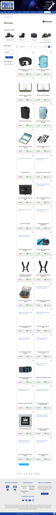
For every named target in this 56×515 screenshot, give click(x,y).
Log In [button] (12, 14)
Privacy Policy (24, 486)
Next (27, 464)
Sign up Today (45, 493)
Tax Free (24, 488)
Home (2, 12)
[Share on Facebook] (17, 473)
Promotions (33, 12)
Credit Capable (32, 486)
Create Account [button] (3, 14)
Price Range (7, 52)
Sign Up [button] (8, 14)
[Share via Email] (29, 473)
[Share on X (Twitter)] (22, 473)
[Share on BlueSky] (19, 473)
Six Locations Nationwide (50, 14)
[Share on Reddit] (24, 473)
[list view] (51, 47)
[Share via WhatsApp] (34, 473)
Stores (9, 12)
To (9, 53)
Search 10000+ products (47, 12)
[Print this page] (39, 473)
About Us (14, 12)
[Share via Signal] (36, 473)
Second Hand (40, 12)
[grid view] (49, 47)
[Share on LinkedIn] (27, 473)
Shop (5, 12)
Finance (19, 12)
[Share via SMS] (31, 473)
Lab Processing (26, 12)
